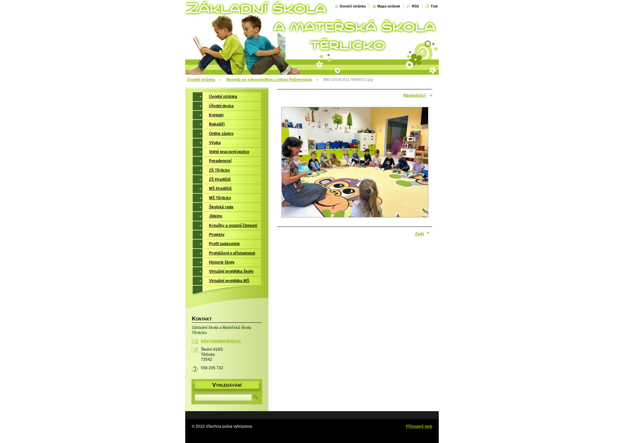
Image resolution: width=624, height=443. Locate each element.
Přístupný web (419, 426)
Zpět (419, 233)
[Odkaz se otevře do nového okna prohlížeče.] (354, 163)
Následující (414, 95)
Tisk (434, 6)
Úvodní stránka (353, 6)
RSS (415, 6)
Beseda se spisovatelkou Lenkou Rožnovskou (269, 80)
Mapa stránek (388, 6)
